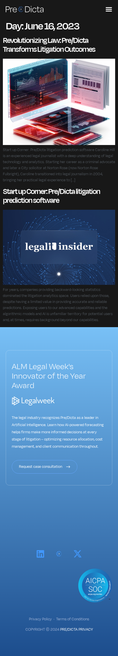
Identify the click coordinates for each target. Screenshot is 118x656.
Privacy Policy (40, 619)
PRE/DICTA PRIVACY (76, 629)
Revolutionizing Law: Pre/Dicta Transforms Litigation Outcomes (49, 45)
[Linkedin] (40, 553)
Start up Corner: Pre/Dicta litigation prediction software (51, 196)
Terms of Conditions (72, 619)
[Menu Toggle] (108, 9)
